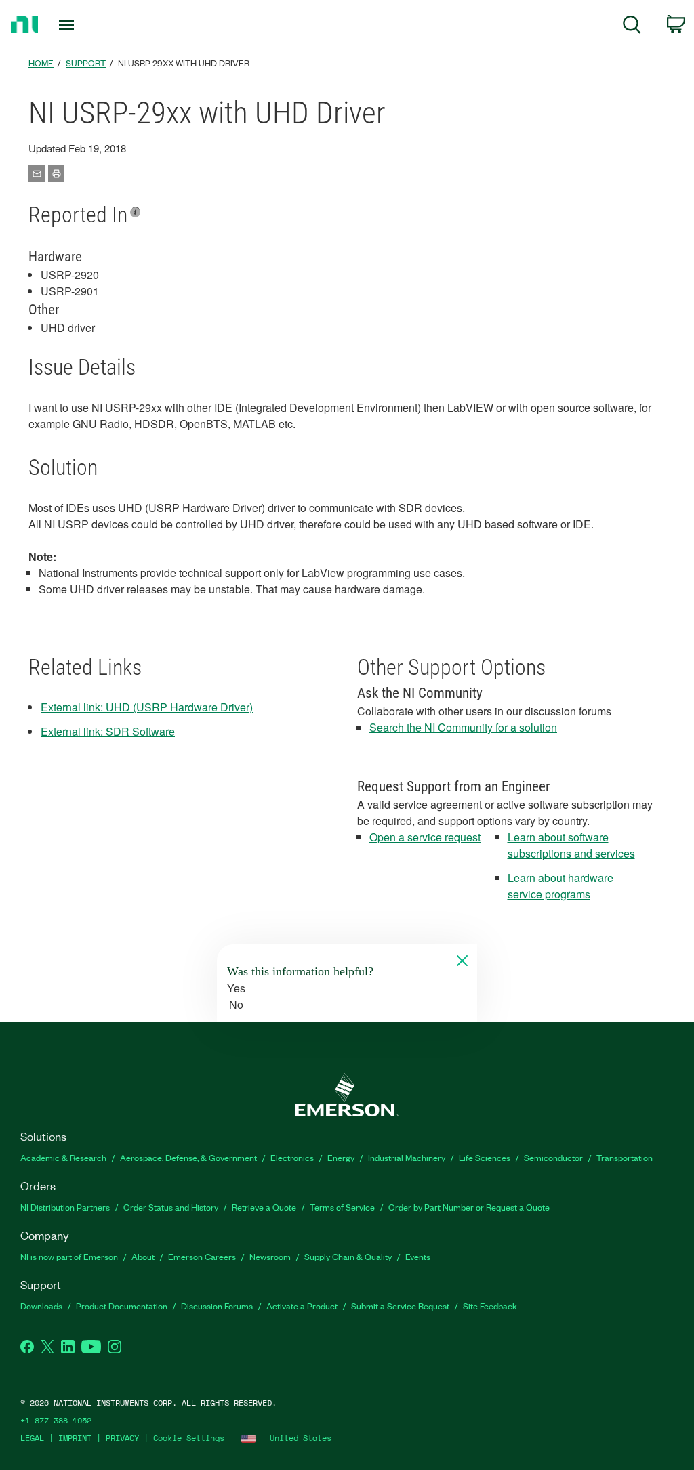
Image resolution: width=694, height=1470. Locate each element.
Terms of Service (342, 1206)
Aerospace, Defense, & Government (188, 1157)
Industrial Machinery (406, 1157)
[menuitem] (632, 26)
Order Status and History (170, 1206)
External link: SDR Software (108, 731)
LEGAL (32, 1438)
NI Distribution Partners (65, 1206)
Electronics (292, 1157)
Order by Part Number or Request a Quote (469, 1206)
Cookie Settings (188, 1438)
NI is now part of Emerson (69, 1256)
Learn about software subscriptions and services (571, 845)
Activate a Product (302, 1305)
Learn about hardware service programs (560, 886)
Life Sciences (484, 1157)
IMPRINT (74, 1438)
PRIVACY (122, 1438)
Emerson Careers (202, 1256)
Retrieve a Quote (264, 1206)
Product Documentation (121, 1305)
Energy (340, 1157)
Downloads (41, 1305)
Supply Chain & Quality (348, 1256)
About (143, 1256)
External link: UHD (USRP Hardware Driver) (147, 707)
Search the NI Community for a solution (463, 727)
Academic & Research (63, 1157)
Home (41, 62)
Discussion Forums (217, 1305)
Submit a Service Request (400, 1305)
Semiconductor (553, 1157)
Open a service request (425, 837)
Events (417, 1256)
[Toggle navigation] (90, 25)
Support (86, 62)
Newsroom (270, 1256)
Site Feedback (490, 1305)
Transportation (624, 1157)
